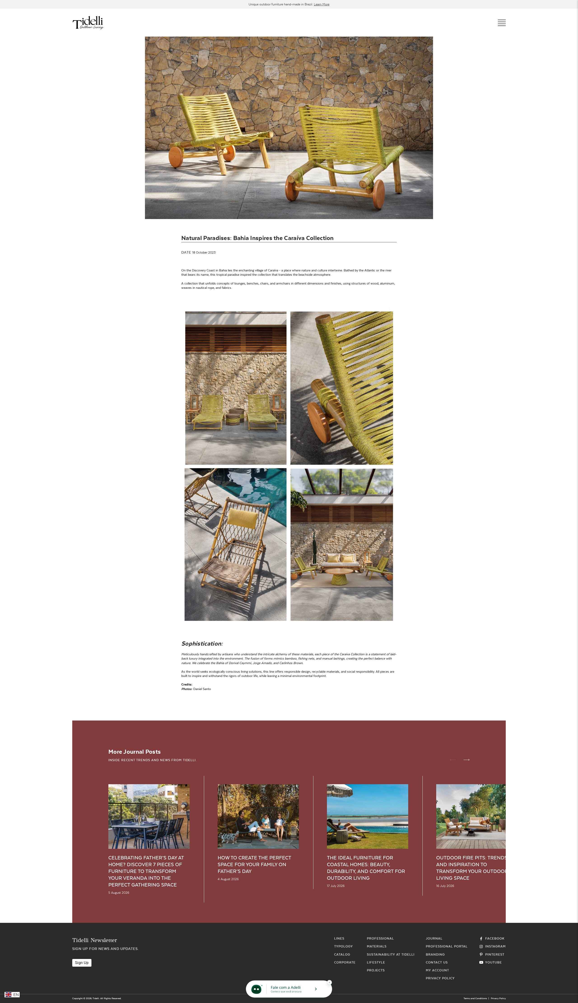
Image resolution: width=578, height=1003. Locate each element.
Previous (453, 760)
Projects (376, 970)
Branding (435, 954)
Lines (339, 938)
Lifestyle (376, 962)
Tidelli (96, 998)
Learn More (321, 4)
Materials (377, 946)
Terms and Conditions (475, 998)
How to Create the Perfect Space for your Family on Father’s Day (254, 864)
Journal (434, 938)
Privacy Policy (440, 978)
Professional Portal (447, 946)
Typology (343, 946)
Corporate (345, 962)
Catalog (342, 954)
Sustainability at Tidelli (391, 954)
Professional (380, 938)
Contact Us (437, 962)
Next (467, 760)
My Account (437, 970)
